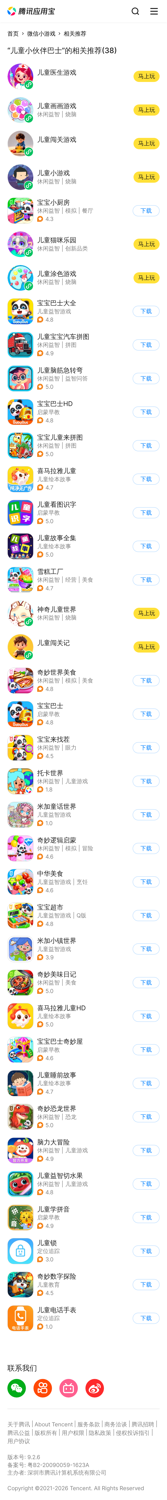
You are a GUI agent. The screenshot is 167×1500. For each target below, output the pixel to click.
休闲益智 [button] (48, 210)
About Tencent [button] (54, 1424)
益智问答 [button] (76, 378)
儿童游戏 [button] (76, 781)
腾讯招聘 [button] (143, 1424)
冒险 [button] (87, 848)
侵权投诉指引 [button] (133, 1432)
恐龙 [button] (71, 1116)
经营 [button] (71, 579)
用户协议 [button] (18, 1441)
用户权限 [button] (73, 1432)
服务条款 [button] (88, 1424)
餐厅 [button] (87, 210)
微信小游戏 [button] (41, 33)
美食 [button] (87, 579)
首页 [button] (13, 33)
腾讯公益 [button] (18, 1432)
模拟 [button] (71, 210)
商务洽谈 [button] (115, 1424)
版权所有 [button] (46, 1432)
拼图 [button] (71, 344)
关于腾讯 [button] (18, 1424)
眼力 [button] (71, 747)
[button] (31, 11)
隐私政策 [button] (100, 1432)
